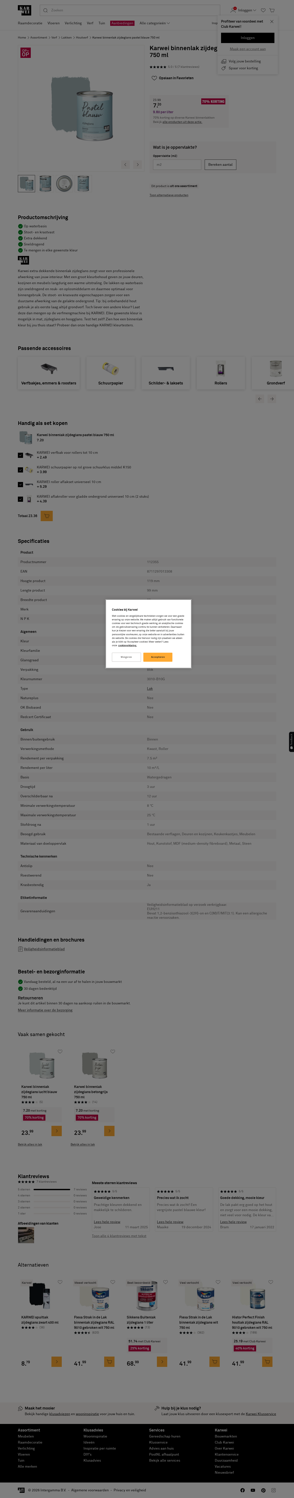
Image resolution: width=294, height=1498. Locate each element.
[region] (148, 633)
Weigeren (126, 657)
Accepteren (158, 657)
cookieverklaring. (127, 645)
